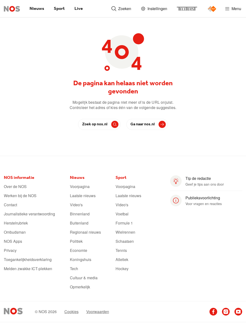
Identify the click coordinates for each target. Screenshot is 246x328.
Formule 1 (124, 223)
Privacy (10, 250)
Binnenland (80, 214)
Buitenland (79, 223)
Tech (74, 268)
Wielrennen (125, 232)
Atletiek (122, 259)
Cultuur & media (84, 277)
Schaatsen (125, 241)
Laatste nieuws (83, 195)
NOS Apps (13, 241)
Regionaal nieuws (85, 232)
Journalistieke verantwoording (29, 214)
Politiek (76, 241)
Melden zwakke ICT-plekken (28, 268)
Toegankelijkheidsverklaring (28, 259)
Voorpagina (80, 186)
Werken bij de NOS (20, 195)
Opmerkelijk (80, 287)
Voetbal (122, 214)
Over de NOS (15, 186)
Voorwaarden (97, 311)
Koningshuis (80, 259)
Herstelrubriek (16, 223)
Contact (10, 204)
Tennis (121, 250)
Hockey (122, 268)
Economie (78, 250)
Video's (76, 204)
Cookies (71, 311)
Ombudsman (15, 232)
